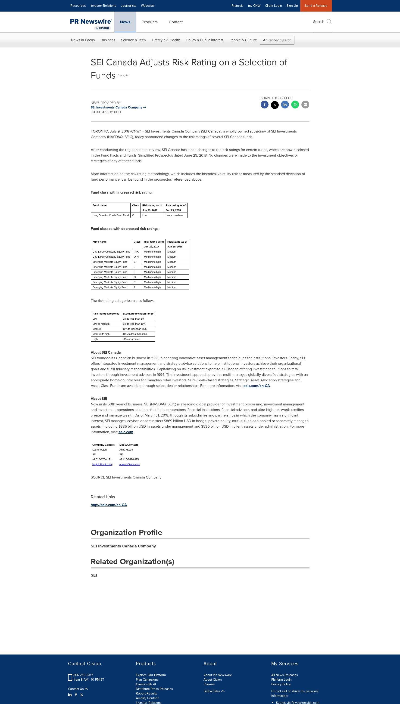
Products (150, 22)
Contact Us (76, 689)
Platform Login (281, 679)
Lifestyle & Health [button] (166, 40)
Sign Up (292, 5)
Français (237, 5)
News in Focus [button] (83, 40)
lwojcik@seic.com (102, 464)
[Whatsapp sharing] (295, 105)
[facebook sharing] (265, 105)
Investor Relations (103, 5)
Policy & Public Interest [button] (204, 40)
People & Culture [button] (243, 40)
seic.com (126, 432)
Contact (176, 22)
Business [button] (108, 40)
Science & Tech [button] (133, 40)
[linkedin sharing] (285, 105)
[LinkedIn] (70, 694)
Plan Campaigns (147, 679)
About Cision (212, 679)
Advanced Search (277, 40)
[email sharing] (305, 105)
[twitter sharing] (275, 105)
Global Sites (212, 691)
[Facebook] (76, 694)
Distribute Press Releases (154, 688)
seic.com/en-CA (257, 385)
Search (318, 21)
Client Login (273, 5)
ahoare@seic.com (129, 464)
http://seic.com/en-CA (109, 504)
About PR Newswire (217, 675)
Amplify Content (147, 698)
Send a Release (316, 5)
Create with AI (146, 684)
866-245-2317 (83, 675)
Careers (209, 684)
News (125, 22)
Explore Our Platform (151, 675)
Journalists (128, 5)
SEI (94, 575)
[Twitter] (81, 694)
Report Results (146, 693)
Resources (78, 5)
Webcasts (148, 5)
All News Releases (284, 675)
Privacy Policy (281, 684)
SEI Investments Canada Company (123, 546)
